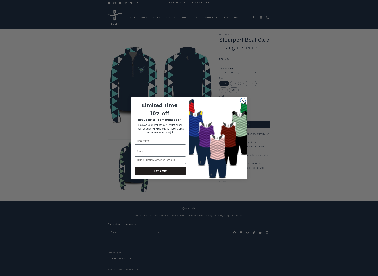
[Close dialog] (242, 100)
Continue (160, 170)
